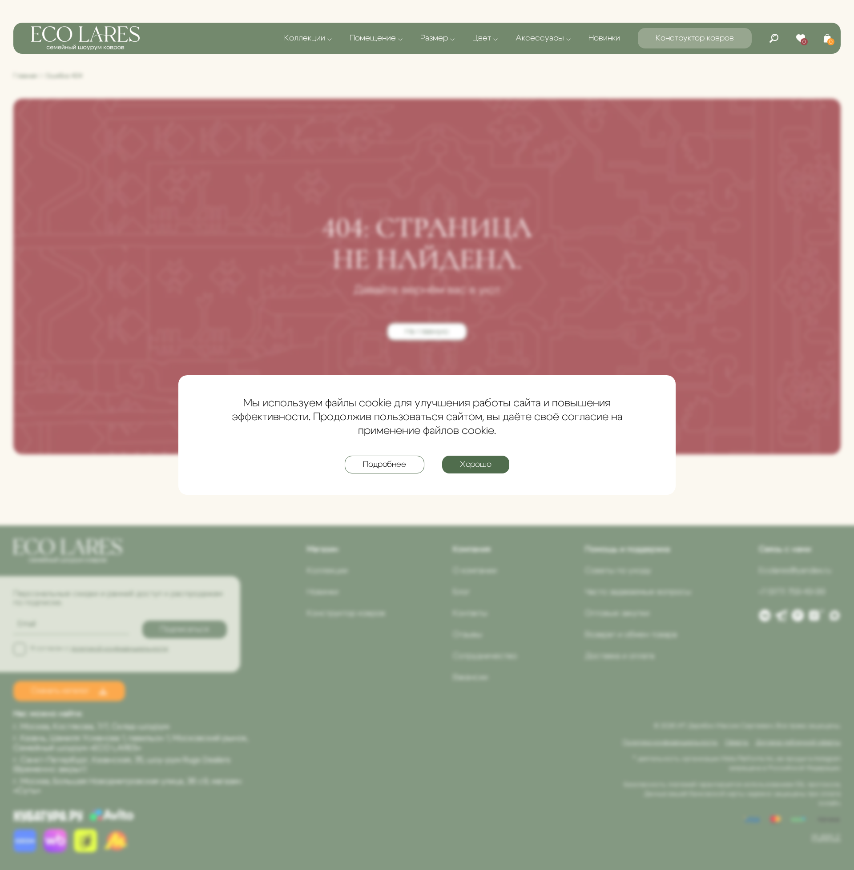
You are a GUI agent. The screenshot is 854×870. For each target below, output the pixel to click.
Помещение (373, 38)
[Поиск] (773, 38)
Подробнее (384, 465)
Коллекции (304, 38)
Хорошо (475, 465)
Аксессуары (540, 38)
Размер (434, 38)
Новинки (604, 38)
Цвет (481, 38)
